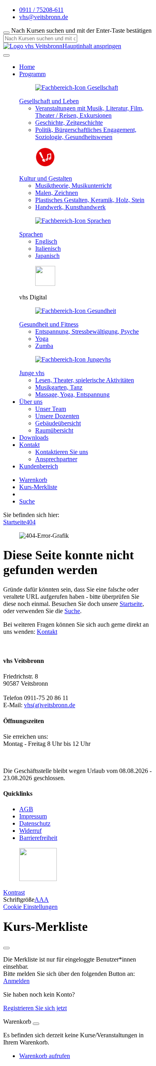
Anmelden (16, 980)
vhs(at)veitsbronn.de (49, 705)
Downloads (33, 437)
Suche (27, 501)
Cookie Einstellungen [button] (30, 906)
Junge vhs (31, 373)
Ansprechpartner (56, 459)
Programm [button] (32, 74)
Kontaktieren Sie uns (61, 451)
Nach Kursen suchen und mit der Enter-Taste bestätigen (81, 30)
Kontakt (47, 631)
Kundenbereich (38, 466)
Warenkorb (33, 479)
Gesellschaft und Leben (49, 101)
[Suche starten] (6, 32)
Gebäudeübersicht (58, 423)
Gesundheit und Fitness (48, 324)
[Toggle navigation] (6, 55)
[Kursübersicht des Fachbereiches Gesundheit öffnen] (75, 310)
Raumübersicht (54, 430)
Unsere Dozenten (57, 416)
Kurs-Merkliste (38, 487)
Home (27, 66)
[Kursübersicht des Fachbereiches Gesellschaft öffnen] (76, 87)
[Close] (36, 1024)
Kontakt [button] (29, 444)
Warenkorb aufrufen (44, 1055)
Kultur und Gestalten (45, 178)
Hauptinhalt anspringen (91, 46)
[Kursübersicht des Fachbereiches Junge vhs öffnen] (73, 359)
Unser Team (50, 408)
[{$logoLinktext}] (32, 46)
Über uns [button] (30, 401)
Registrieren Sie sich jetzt (35, 1008)
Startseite (14, 522)
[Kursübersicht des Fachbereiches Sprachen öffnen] (73, 220)
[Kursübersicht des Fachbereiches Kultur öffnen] (45, 164)
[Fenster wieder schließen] (6, 948)
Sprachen (31, 234)
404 (31, 522)
